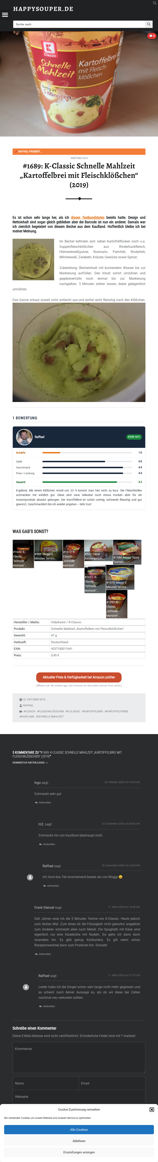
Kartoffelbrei (93, 711)
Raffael (28, 705)
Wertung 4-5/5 (79, 158)
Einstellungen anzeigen (79, 1152)
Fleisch (30, 711)
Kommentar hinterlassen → (30, 762)
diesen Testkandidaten (88, 217)
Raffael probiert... (28, 151)
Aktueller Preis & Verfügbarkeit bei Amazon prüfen (79, 677)
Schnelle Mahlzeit (51, 716)
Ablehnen (79, 1141)
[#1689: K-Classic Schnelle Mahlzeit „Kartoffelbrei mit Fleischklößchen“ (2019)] (79, 34)
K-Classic (73, 711)
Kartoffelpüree (117, 711)
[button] (152, 1110)
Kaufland (27, 716)
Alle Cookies (79, 1130)
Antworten (45, 802)
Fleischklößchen (51, 711)
